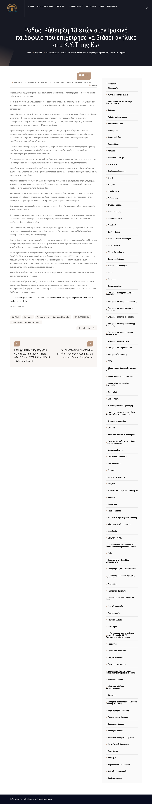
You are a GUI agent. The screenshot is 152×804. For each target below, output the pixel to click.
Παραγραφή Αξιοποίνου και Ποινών (122, 569)
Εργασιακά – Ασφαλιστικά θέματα (121, 434)
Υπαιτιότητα (113, 751)
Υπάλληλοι (112, 758)
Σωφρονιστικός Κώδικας (118, 717)
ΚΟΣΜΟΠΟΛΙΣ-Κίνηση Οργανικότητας (123, 490)
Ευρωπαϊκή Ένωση (115, 450)
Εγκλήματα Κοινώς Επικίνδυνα (120, 348)
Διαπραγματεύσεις (115, 218)
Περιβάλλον (112, 584)
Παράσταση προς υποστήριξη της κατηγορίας (120, 576)
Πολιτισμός (112, 626)
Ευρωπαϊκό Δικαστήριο (117, 457)
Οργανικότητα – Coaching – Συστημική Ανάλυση (118, 561)
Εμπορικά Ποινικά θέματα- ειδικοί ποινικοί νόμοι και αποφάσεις (120, 413)
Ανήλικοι (18, 82)
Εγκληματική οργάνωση (117, 354)
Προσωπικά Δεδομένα (117, 651)
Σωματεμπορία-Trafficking (118, 710)
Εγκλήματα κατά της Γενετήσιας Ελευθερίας (41, 82)
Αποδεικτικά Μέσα (115, 124)
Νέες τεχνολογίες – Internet (119, 524)
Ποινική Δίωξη (114, 613)
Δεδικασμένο (113, 198)
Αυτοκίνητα (112, 164)
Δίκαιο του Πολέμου (116, 259)
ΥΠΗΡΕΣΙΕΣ (60, 6)
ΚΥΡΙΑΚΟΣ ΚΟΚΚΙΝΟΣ (82, 317)
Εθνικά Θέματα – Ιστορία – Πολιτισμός (117, 384)
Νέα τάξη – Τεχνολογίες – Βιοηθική (122, 517)
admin (94, 85)
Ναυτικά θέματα (114, 511)
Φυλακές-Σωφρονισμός (117, 771)
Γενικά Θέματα (113, 191)
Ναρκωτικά (112, 504)
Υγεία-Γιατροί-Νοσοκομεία (118, 744)
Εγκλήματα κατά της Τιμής (118, 341)
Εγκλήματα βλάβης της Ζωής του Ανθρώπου (120, 294)
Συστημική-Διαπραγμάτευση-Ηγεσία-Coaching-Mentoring (122, 703)
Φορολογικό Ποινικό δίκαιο (119, 764)
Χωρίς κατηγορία (115, 778)
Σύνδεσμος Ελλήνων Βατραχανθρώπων (115, 687)
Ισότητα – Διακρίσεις (116, 477)
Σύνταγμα (111, 695)
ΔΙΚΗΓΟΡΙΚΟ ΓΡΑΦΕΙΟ (45, 6)
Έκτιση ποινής (113, 399)
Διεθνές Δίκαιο (114, 232)
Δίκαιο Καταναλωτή (116, 252)
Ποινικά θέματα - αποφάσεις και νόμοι (76, 82)
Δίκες (110, 272)
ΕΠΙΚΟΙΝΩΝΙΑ (112, 6)
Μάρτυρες (112, 497)
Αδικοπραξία (113, 88)
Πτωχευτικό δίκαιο (116, 657)
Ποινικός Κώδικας (115, 620)
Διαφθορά (112, 225)
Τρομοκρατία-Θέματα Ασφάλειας (121, 737)
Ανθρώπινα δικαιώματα (117, 117)
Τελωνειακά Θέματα (116, 724)
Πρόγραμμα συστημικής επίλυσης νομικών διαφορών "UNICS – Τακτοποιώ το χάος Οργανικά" (120, 635)
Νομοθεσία (112, 531)
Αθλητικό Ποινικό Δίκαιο (118, 95)
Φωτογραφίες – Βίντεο (95, 6)
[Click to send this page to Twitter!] (84, 328)
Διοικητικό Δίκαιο (115, 286)
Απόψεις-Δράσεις (115, 137)
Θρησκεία (111, 470)
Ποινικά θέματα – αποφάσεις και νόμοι (120, 599)
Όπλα (110, 553)
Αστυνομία (112, 151)
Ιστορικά (111, 484)
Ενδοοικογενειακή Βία (117, 421)
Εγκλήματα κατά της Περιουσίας (121, 317)
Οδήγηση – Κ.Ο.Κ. (115, 538)
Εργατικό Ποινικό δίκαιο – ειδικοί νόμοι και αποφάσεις (120, 442)
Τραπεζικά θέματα (115, 731)
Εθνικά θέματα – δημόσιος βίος (120, 377)
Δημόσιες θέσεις (115, 205)
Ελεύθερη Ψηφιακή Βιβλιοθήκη (120, 405)
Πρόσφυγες (112, 644)
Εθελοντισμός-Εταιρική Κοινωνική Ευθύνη (121, 369)
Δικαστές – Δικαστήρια (117, 266)
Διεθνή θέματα (114, 245)
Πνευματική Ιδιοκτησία (117, 591)
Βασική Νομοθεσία (76, 6)
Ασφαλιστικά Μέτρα (116, 157)
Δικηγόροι (112, 279)
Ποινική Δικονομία (115, 606)
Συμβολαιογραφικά (115, 680)
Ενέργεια (111, 428)
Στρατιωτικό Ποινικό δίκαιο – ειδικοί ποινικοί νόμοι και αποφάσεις (121, 672)
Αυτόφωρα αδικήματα (116, 171)
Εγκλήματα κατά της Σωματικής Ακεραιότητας (119, 333)
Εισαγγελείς (113, 392)
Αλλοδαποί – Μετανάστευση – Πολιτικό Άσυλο (119, 102)
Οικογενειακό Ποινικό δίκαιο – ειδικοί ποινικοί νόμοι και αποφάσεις (121, 546)
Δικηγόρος (28, 317)
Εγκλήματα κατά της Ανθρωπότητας (122, 301)
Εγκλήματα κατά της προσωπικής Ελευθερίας (120, 325)
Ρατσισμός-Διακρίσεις (117, 664)
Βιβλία (110, 178)
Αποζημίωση (113, 130)
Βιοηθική (111, 185)
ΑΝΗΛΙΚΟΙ (15, 317)
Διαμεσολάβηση (114, 212)
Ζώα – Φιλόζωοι (114, 463)
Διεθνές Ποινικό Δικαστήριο (119, 239)
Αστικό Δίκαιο (113, 144)
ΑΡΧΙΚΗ (31, 6)
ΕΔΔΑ (110, 361)
